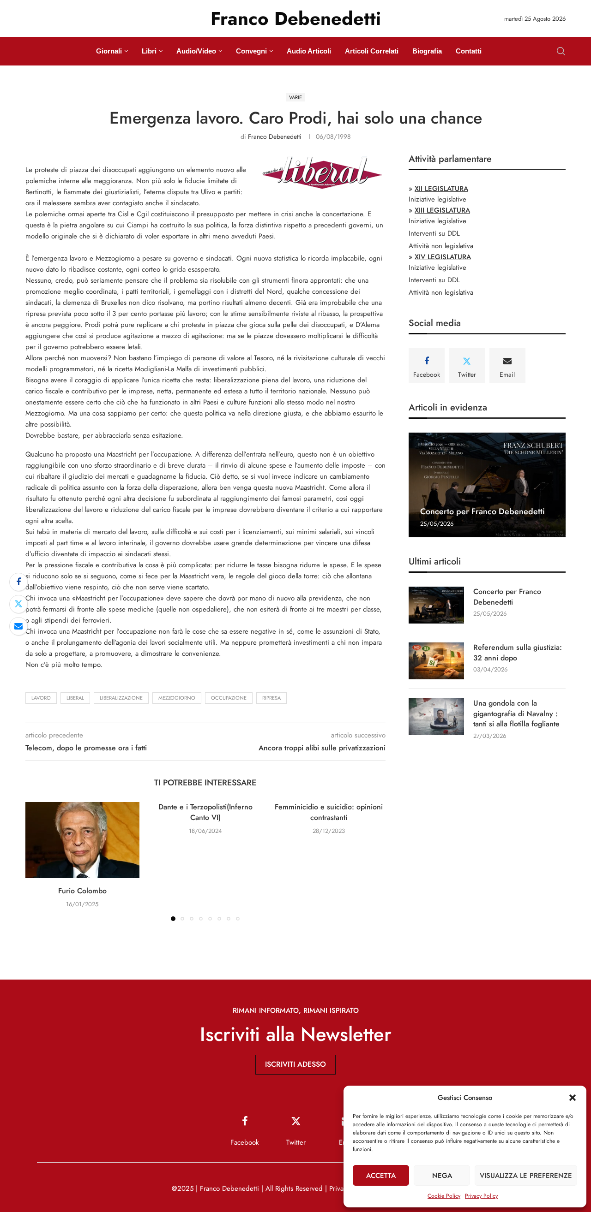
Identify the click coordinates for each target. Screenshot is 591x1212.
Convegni (251, 51)
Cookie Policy (444, 1196)
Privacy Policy (481, 1196)
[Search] (561, 51)
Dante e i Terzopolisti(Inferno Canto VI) (205, 812)
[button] (572, 1097)
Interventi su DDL (434, 233)
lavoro (41, 697)
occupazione (229, 697)
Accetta (381, 1175)
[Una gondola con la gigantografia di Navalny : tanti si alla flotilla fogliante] (436, 716)
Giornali (109, 51)
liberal (75, 697)
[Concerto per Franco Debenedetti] (487, 485)
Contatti (469, 51)
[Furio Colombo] (82, 840)
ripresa (271, 697)
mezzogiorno (176, 697)
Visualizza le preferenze (526, 1175)
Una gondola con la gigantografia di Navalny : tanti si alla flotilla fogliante (516, 713)
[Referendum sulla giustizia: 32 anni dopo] (436, 660)
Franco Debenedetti (275, 136)
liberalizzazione (121, 697)
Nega (442, 1175)
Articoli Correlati (371, 51)
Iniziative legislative (437, 199)
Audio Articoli (309, 51)
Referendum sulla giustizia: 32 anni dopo (517, 652)
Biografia (427, 51)
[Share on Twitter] (18, 604)
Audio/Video (196, 51)
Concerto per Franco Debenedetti (482, 511)
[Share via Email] (18, 626)
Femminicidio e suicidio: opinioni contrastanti (329, 812)
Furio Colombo (82, 890)
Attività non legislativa (441, 246)
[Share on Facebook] (18, 582)
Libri (149, 51)
